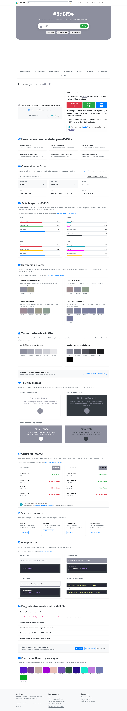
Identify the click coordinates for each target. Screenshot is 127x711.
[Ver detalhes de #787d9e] (100, 311)
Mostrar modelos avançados (100, 171)
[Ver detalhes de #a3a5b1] (30, 351)
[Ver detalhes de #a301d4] (46, 670)
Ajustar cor (34, 110)
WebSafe (85, 127)
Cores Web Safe (86, 697)
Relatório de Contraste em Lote (53, 462)
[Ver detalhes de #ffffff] (23, 359)
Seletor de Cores (53, 697)
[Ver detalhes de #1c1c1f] (100, 351)
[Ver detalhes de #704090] (30, 670)
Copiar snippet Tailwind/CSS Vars (96, 176)
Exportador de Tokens (46, 551)
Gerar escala (24, 532)
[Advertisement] (63, 56)
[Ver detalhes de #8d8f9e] (23, 289)
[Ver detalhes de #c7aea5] (38, 670)
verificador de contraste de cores (43, 505)
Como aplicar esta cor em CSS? (30, 612)
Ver (85, 26)
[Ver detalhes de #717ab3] (99, 670)
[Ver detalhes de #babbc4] (38, 351)
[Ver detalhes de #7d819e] (77, 311)
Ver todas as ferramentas (56, 706)
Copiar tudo (86, 171)
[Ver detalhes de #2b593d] (68, 670)
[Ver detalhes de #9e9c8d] (30, 289)
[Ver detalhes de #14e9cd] (84, 670)
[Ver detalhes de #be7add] (91, 670)
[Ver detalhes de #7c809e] (85, 311)
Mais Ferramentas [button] (104, 3)
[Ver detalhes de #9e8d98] (23, 311)
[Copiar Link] (58, 115)
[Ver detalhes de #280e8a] (76, 670)
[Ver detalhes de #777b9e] (70, 318)
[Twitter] (52, 115)
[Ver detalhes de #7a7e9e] (92, 311)
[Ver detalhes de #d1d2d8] (46, 351)
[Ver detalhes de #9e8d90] (70, 289)
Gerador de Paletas (61, 213)
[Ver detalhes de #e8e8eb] (53, 351)
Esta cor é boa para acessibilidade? (32, 622)
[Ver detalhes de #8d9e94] (46, 311)
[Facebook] (49, 115)
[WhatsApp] (55, 115)
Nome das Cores (86, 699)
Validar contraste (62, 32)
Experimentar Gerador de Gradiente (95, 373)
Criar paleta (70, 532)
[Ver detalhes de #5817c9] (23, 670)
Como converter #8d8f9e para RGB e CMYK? (35, 633)
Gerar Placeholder (46, 110)
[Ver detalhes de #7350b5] (61, 670)
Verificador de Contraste (56, 701)
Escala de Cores (73, 213)
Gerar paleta (50, 32)
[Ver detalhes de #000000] (70, 359)
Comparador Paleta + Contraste (56, 275)
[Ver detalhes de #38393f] (92, 351)
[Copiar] (43, 184)
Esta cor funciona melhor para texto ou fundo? (35, 638)
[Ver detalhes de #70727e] (77, 351)
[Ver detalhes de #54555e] (85, 351)
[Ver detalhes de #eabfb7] (53, 670)
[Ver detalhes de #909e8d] (85, 289)
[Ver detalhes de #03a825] (23, 677)
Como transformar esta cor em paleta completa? (36, 628)
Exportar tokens (75, 32)
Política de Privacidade (88, 701)
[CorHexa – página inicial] (21, 3)
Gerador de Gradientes (55, 699)
